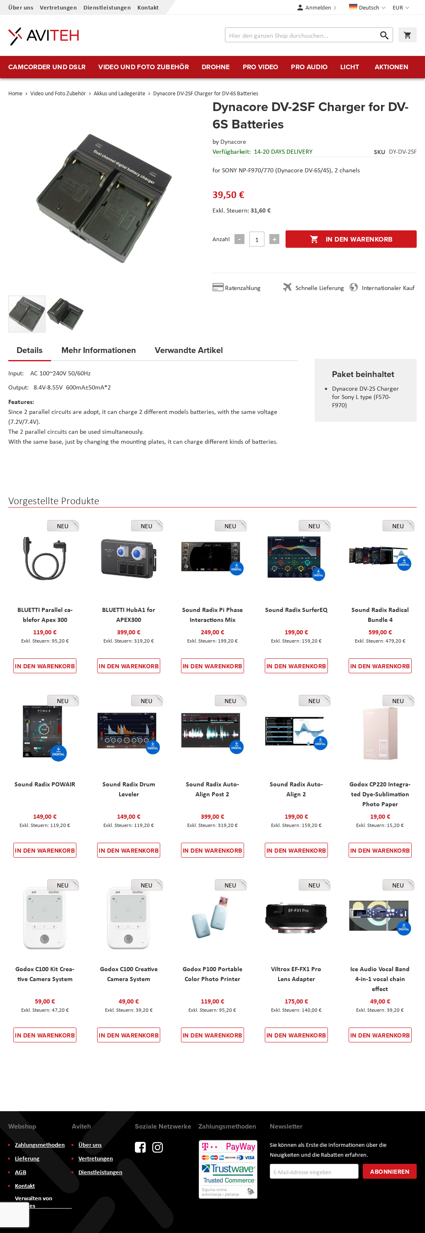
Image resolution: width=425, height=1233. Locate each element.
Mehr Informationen (98, 350)
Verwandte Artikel (189, 350)
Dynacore (233, 141)
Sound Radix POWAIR (45, 783)
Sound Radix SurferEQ (296, 609)
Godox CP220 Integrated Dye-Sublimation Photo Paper (379, 793)
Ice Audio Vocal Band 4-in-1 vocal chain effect (380, 978)
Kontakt (148, 7)
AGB (20, 1172)
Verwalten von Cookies (33, 1201)
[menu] (212, 67)
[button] (402, 7)
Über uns (20, 7)
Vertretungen (58, 7)
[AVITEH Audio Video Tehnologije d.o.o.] (43, 36)
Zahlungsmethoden (40, 1144)
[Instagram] (157, 1146)
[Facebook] (140, 1146)
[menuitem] (47, 67)
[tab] (29, 352)
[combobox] (309, 34)
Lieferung (27, 1158)
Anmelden (318, 7)
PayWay (228, 1170)
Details (30, 350)
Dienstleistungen (107, 7)
